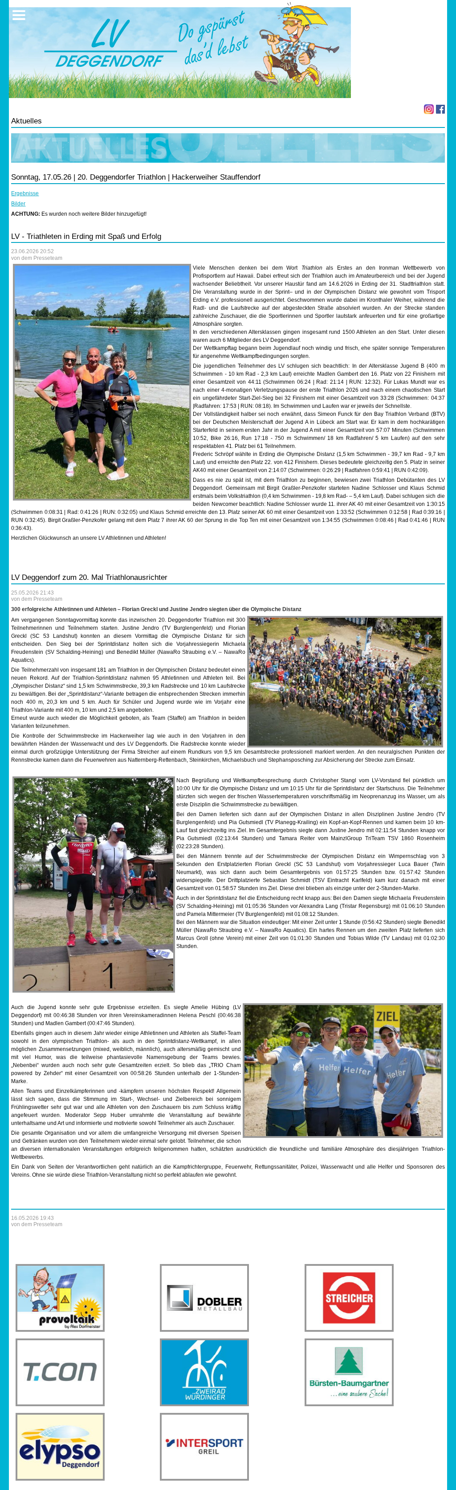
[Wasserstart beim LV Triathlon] (345, 682)
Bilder (18, 204)
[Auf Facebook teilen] (440, 109)
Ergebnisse (25, 193)
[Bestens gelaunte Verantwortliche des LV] (343, 1070)
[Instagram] (429, 109)
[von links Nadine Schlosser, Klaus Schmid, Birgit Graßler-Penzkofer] (102, 382)
